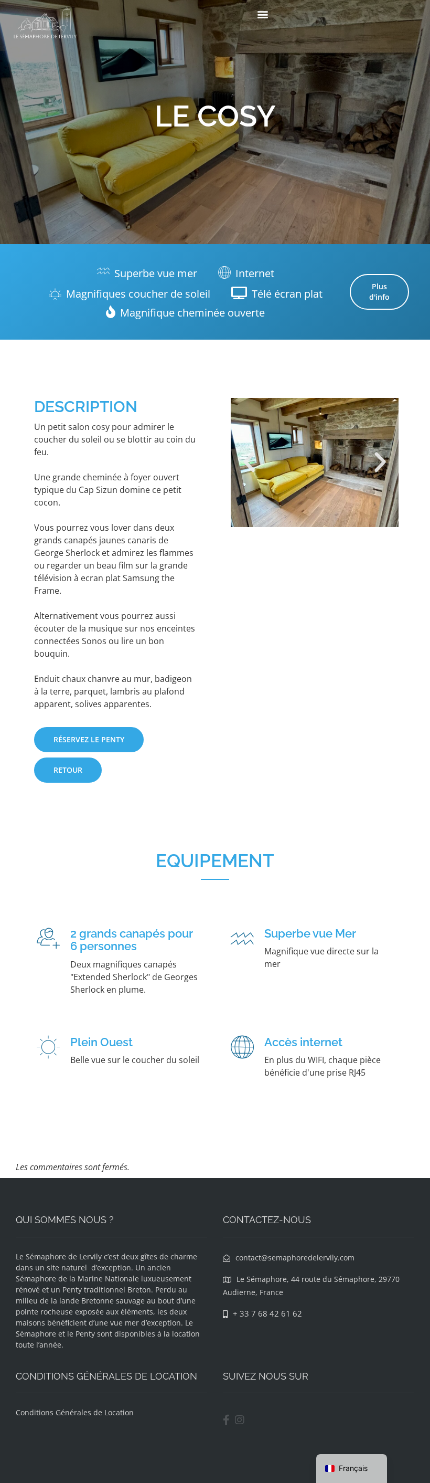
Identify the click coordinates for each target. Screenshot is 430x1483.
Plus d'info (379, 291)
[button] (262, 14)
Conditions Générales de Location (75, 1412)
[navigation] (351, 1468)
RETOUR (67, 770)
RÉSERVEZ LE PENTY (88, 739)
